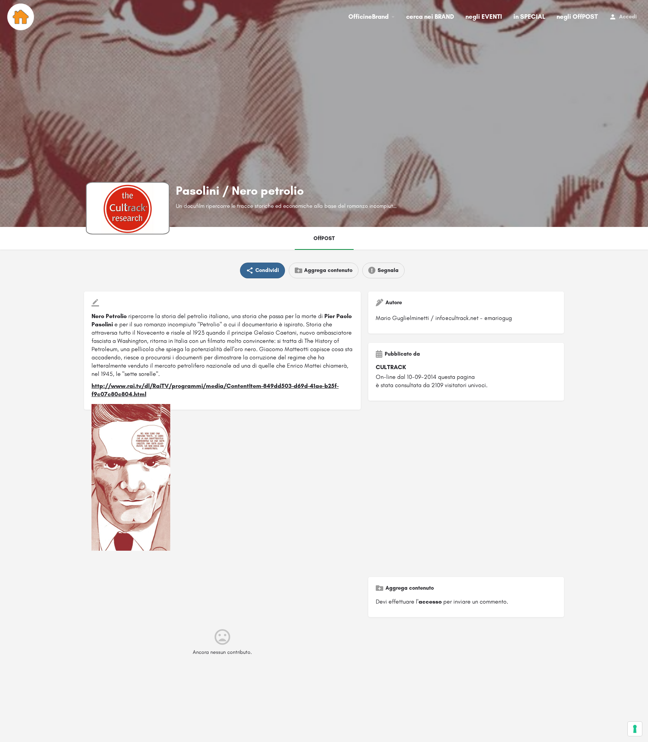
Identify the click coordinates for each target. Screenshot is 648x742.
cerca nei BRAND (430, 16)
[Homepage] (22, 17)
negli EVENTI (483, 16)
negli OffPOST (577, 16)
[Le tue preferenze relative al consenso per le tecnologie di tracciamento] (635, 729)
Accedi (628, 17)
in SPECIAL (529, 16)
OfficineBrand (368, 16)
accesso (430, 601)
